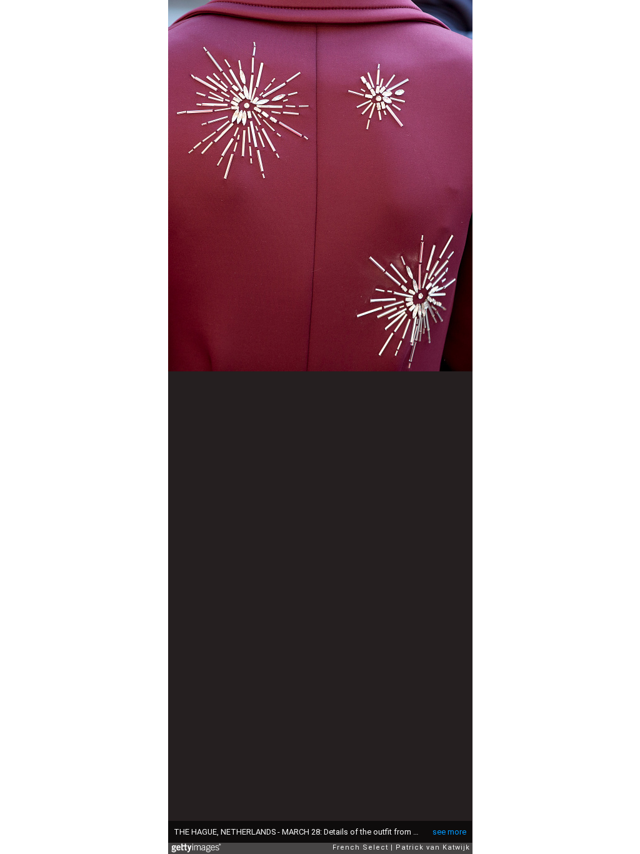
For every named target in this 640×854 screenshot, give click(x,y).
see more (449, 831)
